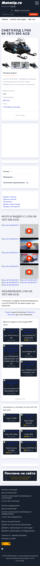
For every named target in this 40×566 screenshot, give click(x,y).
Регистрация (24, 10)
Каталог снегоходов (9, 490)
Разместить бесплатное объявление (16, 525)
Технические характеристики (15, 182)
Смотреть (8, 312)
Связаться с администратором (14, 535)
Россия (12, 6)
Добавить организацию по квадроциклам (18, 531)
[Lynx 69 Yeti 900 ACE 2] (11, 252)
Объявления (7, 202)
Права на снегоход (9, 199)
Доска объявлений (9, 493)
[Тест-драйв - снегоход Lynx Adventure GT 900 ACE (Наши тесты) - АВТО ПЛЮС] (29, 258)
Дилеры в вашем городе (11, 204)
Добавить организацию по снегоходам (17, 528)
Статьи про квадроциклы (12, 517)
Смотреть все (20, 399)
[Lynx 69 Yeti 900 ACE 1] (11, 239)
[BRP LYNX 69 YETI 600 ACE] (29, 272)
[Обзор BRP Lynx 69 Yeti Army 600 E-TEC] (29, 231)
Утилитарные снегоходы (11, 107)
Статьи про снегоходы (10, 501)
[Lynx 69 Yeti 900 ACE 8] (11, 285)
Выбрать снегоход (9, 197)
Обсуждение (8, 177)
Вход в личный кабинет (11, 522)
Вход (17, 10)
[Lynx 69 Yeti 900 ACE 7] (29, 282)
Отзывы (6, 171)
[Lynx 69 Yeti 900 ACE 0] (11, 225)
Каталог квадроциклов (10, 506)
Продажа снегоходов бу (11, 206)
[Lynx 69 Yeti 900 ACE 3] (11, 266)
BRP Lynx (6, 100)
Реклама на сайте (9, 539)
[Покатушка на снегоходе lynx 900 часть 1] (29, 244)
